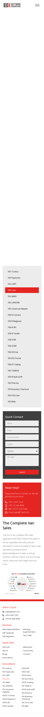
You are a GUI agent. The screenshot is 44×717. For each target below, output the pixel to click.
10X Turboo (13, 271)
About (5, 650)
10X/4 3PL (12, 327)
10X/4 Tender (14, 333)
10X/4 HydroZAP (15, 376)
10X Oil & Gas (14, 395)
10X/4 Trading (14, 364)
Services (6, 647)
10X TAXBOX (13, 370)
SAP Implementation (11, 629)
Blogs (4, 654)
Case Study (28, 650)
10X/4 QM (12, 346)
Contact (26, 654)
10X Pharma (13, 383)
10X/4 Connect (14, 315)
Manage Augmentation (29, 630)
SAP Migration (8, 636)
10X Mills (12, 401)
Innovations (7, 657)
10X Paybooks (14, 277)
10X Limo (12, 290)
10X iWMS (12, 296)
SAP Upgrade (8, 633)
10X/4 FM (12, 339)
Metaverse (27, 647)
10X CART (12, 284)
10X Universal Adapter (18, 308)
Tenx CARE (27, 635)
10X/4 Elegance (14, 321)
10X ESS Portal (14, 358)
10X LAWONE (14, 302)
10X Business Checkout (18, 389)
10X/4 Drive (13, 352)
